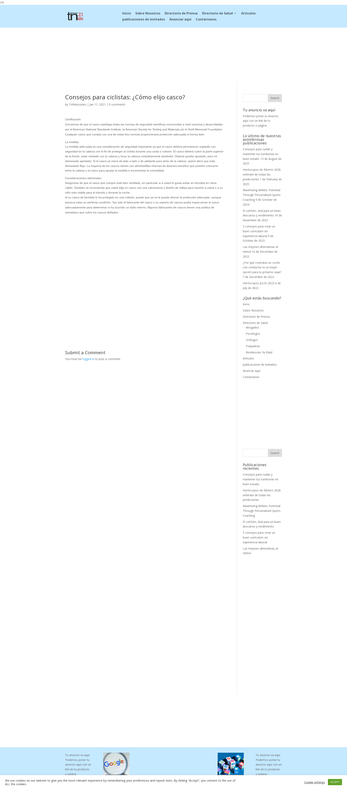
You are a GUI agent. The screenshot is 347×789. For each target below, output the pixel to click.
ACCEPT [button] (335, 782)
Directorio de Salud (217, 13)
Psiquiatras (253, 346)
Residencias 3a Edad (259, 352)
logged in (88, 359)
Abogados (252, 327)
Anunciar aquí (180, 19)
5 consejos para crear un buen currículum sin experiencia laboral (259, 231)
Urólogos (252, 340)
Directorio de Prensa (181, 13)
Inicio (126, 13)
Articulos (248, 13)
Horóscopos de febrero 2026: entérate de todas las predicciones (262, 174)
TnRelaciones (77, 104)
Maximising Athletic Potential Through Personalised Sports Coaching (262, 195)
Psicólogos (253, 334)
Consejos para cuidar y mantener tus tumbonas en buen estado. (260, 154)
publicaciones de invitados (143, 19)
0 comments (117, 104)
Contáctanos (206, 19)
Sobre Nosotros (147, 13)
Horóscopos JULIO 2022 (258, 283)
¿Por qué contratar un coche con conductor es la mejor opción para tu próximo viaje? (262, 267)
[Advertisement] (173, 54)
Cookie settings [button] (314, 782)
